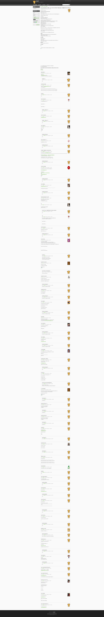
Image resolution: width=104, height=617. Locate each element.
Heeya (43, 324)
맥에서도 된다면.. (43, 456)
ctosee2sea (44, 457)
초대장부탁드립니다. (43, 289)
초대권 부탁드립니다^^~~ (44, 403)
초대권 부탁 (42, 427)
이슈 (44, 6)
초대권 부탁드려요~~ (44, 442)
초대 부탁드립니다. (43, 227)
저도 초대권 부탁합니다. (44, 476)
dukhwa (43, 350)
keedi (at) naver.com (44, 579)
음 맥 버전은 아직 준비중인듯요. (46, 270)
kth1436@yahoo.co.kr (43, 491)
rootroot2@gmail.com (44, 174)
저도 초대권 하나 (43, 323)
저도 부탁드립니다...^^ (44, 139)
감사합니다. (43, 254)
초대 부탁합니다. (43, 555)
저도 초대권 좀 (43, 593)
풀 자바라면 (42, 316)
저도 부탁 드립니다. (43, 115)
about (66, 0)
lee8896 (43, 373)
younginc (44, 477)
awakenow (44, 516)
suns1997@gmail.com (43, 607)
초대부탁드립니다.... (43, 539)
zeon (43, 389)
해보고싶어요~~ (43, 72)
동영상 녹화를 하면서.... (45, 533)
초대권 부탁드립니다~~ (44, 415)
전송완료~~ (42, 93)
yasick (43, 574)
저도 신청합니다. (43, 125)
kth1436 (43, 488)
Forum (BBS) (35, 4)
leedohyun (42, 372)
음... (42, 215)
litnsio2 (43, 126)
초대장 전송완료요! (44, 482)
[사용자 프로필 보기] (69, 86)
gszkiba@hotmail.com (46, 86)
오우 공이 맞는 (43, 239)
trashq (44, 216)
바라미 (43, 556)
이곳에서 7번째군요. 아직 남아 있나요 (46, 150)
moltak (43, 359)
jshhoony (44, 416)
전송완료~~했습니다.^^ (45, 109)
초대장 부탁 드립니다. (44, 276)
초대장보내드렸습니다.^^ (45, 233)
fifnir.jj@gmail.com (43, 75)
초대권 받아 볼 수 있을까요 (44, 358)
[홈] (34, 2)
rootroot (43, 167)
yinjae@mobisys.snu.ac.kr (44, 570)
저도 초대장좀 (43, 184)
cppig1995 (44, 151)
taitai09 (43, 428)
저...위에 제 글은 (43, 388)
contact (68, 0)
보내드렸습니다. (44, 398)
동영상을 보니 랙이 (43, 528)
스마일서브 (54, 612)
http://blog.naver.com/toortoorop (45, 172)
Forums (42, 6)
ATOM (43, 404)
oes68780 (43, 94)
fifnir (43, 73)
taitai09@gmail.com (43, 430)
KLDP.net (48, 4)
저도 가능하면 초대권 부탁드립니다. (45, 567)
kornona (43, 302)
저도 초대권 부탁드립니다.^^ (45, 603)
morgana (43, 500)
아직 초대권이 (43, 301)
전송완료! (42, 471)
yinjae (43, 568)
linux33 (43, 290)
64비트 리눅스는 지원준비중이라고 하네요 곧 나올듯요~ (49, 210)
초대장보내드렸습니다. (45, 134)
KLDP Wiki (43, 4)
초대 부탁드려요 (43, 515)
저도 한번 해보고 (43, 465)
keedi (43, 580)
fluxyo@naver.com (43, 545)
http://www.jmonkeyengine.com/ (49, 320)
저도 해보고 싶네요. (43, 84)
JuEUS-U (43, 529)
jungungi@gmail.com (43, 575)
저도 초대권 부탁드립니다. (44, 573)
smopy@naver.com (43, 341)
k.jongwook (45, 399)
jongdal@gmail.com (43, 117)
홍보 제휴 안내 (37, 24)
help (70, 0)
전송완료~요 (43, 78)
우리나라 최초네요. (43, 166)
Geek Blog (39, 4)
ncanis (44, 211)
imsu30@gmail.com (47, 152)
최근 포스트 (35, 8)
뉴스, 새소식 (46, 6)
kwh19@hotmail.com (43, 186)
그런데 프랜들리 (43, 349)
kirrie (43, 594)
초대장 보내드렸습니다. (45, 284)
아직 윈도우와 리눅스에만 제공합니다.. (47, 382)
